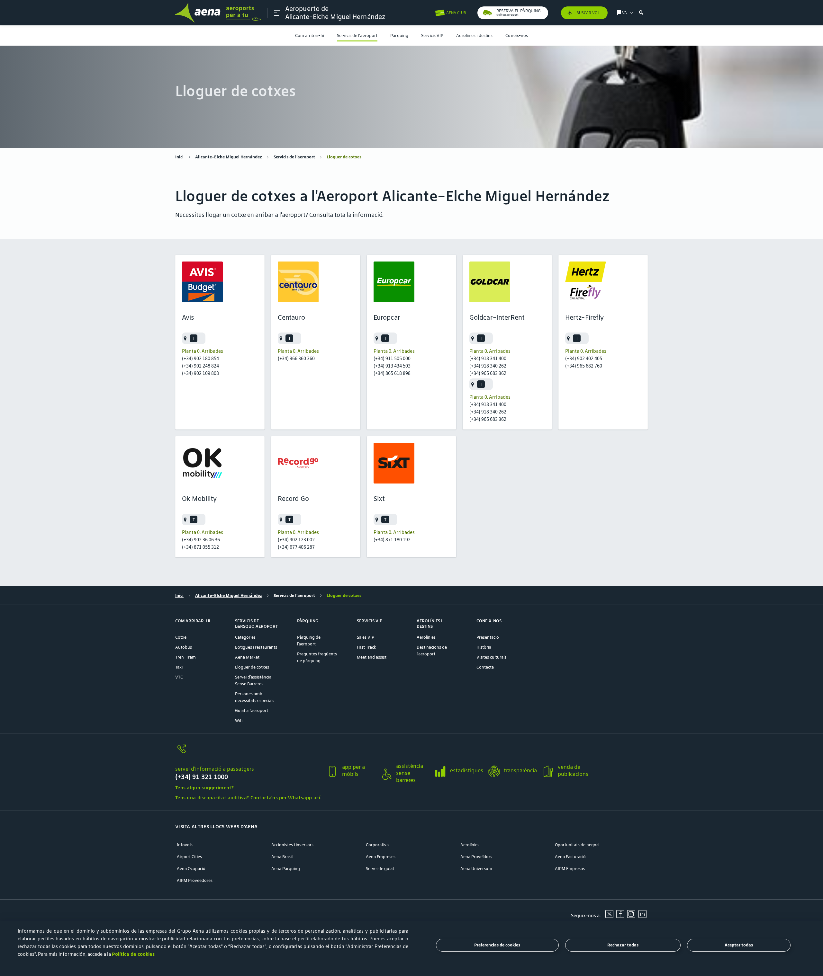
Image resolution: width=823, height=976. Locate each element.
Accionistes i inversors (292, 844)
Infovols (185, 844)
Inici (179, 157)
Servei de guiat (380, 868)
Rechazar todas (622, 945)
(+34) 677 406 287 (296, 547)
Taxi (179, 667)
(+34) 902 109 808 (200, 373)
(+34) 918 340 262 (487, 366)
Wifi (238, 720)
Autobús (183, 647)
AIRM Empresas (570, 868)
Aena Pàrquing (285, 868)
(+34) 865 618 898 (392, 373)
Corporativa (377, 844)
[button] (277, 13)
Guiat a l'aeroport (251, 710)
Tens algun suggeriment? (204, 788)
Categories (245, 637)
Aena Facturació (570, 856)
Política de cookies (133, 954)
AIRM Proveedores (195, 880)
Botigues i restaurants (256, 647)
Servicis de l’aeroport (357, 35)
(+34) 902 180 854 (200, 358)
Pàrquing (399, 35)
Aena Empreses (380, 856)
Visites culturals (491, 657)
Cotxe (180, 637)
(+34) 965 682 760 (583, 366)
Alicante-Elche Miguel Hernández (228, 157)
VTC (179, 677)
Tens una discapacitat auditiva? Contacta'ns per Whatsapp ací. (248, 797)
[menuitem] (309, 35)
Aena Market (247, 657)
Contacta (485, 667)
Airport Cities (189, 856)
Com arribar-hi (309, 35)
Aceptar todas (739, 945)
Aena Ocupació (191, 868)
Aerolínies (426, 637)
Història (483, 647)
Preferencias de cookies (497, 945)
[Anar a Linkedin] (642, 916)
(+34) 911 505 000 (392, 358)
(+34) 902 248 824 (200, 366)
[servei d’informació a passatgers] (248, 752)
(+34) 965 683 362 (487, 373)
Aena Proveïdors (476, 856)
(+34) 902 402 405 (583, 358)
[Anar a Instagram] (631, 916)
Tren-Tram (185, 657)
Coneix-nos (516, 35)
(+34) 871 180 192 (392, 540)
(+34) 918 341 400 (487, 358)
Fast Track (366, 647)
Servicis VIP (432, 35)
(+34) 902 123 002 (296, 540)
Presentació (487, 637)
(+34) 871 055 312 (200, 547)
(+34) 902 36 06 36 (201, 540)
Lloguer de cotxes (252, 667)
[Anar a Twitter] (609, 916)
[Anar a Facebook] (620, 916)
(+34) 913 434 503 (392, 366)
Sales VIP (365, 637)
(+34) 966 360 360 (296, 358)
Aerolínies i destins (474, 35)
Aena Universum (476, 868)
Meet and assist (371, 657)
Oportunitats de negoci (577, 844)
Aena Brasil (282, 856)
